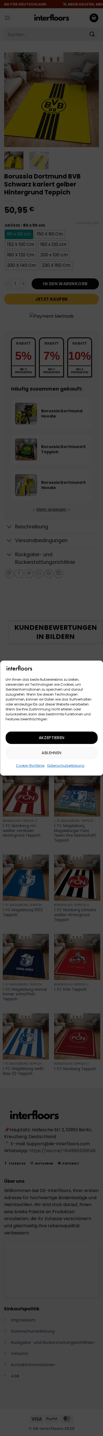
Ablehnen (51, 753)
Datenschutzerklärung (65, 765)
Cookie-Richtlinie (30, 765)
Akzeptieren (52, 737)
